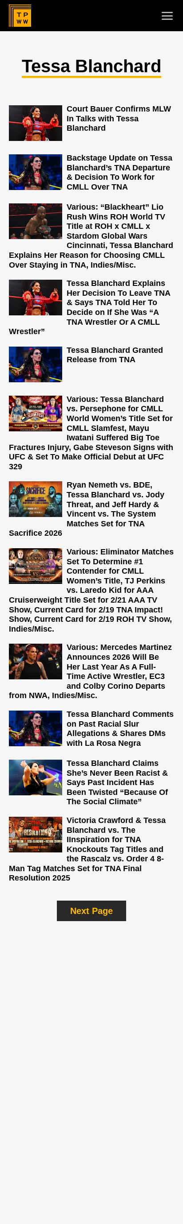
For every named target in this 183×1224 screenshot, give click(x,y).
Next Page (91, 911)
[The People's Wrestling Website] (20, 15)
